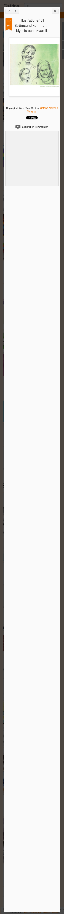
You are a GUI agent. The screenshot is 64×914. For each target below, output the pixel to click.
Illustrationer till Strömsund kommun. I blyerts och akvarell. (32, 25)
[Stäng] (55, 11)
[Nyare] (9, 11)
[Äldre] (15, 11)
